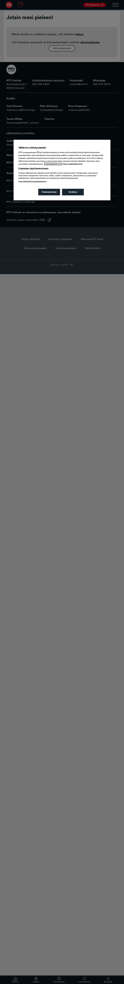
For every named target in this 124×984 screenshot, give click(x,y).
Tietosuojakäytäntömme (72, 164)
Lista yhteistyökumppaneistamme (32, 181)
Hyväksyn (73, 192)
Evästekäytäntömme (53, 164)
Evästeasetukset (49, 192)
